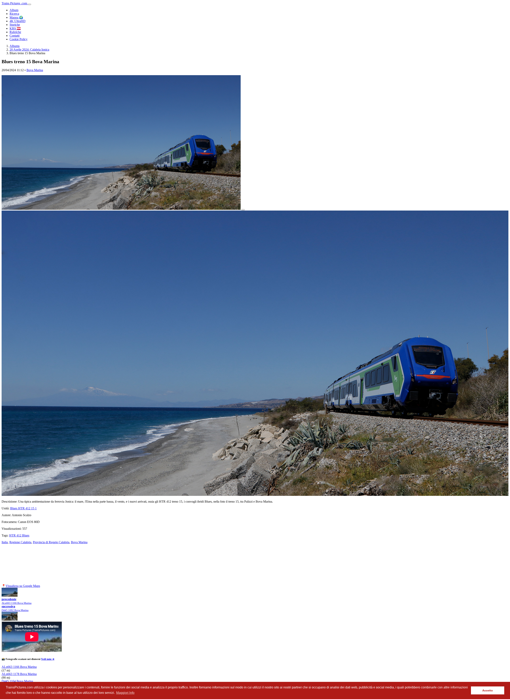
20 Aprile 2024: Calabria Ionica (29, 49)
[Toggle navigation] (29, 4)
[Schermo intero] (243, 209)
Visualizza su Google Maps (23, 586)
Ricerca (14, 13)
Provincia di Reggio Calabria (51, 542)
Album (14, 10)
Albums (15, 46)
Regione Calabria (20, 542)
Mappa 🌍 (16, 17)
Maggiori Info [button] (125, 692)
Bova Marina (34, 70)
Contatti (15, 35)
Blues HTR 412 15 (23, 508)
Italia (5, 542)
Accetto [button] (487, 690)
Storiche (15, 24)
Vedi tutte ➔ (47, 659)
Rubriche (15, 32)
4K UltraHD (18, 21)
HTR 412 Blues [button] (19, 535)
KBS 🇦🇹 (15, 28)
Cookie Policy (18, 39)
